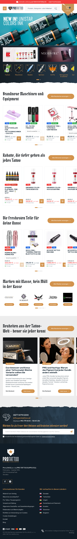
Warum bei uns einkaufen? (11, 497)
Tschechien (46, 497)
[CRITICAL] (67, 297)
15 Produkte (24, 304)
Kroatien (45, 506)
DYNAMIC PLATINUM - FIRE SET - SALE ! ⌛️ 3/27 (11, 190)
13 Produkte (53, 304)
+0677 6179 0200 (54, 2)
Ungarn (45, 500)
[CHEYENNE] (9, 297)
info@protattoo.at (21, 418)
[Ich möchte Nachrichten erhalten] (71, 431)
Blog (4, 522)
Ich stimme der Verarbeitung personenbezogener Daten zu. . (30, 436)
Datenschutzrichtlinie (48, 436)
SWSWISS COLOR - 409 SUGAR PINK (54, 188)
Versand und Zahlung (9, 503)
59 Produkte (9, 304)
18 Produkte (68, 304)
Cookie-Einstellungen (10, 516)
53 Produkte (38, 304)
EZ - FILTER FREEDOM (30, 127)
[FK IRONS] (38, 297)
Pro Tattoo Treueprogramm (11, 500)
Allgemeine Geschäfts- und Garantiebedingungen (18, 506)
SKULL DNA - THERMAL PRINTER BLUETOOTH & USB (33, 252)
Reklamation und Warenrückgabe (13, 510)
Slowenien (46, 510)
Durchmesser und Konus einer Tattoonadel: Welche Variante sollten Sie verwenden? (19, 371)
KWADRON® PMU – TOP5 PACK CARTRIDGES (54, 128)
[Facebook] (5, 481)
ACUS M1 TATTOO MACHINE (53, 251)
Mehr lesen (27, 391)
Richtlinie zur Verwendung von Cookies (15, 513)
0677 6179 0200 (21, 415)
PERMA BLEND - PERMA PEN (11, 254)
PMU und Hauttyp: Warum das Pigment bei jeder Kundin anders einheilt (56, 370)
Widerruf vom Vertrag (9, 494)
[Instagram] (10, 481)
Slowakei (46, 494)
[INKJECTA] (53, 297)
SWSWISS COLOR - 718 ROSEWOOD (33, 188)
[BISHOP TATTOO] (24, 297)
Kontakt (5, 519)
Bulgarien (46, 513)
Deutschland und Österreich (51, 503)
